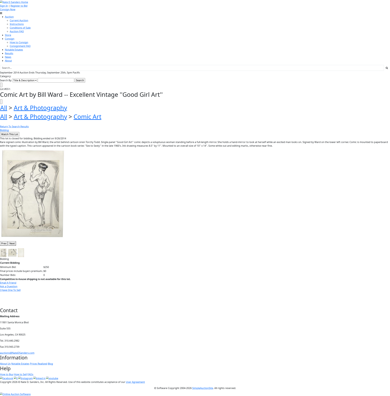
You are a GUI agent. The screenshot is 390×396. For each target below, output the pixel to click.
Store (8, 35)
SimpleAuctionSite (202, 388)
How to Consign (19, 42)
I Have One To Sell (10, 290)
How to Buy (6, 374)
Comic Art (87, 116)
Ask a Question (8, 286)
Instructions (17, 24)
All (3, 107)
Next (12, 243)
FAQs (30, 374)
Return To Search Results (14, 126)
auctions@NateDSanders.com (17, 353)
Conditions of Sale (20, 27)
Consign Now (7, 9)
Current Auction (19, 20)
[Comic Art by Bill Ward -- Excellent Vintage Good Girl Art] (33, 193)
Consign (9, 38)
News (8, 57)
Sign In (4, 5)
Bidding (4, 130)
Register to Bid (19, 5)
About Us (5, 363)
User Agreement (135, 382)
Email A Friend (8, 282)
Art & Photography (40, 107)
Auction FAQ (17, 31)
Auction (9, 16)
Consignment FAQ (20, 46)
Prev (3, 243)
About (8, 60)
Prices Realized (38, 363)
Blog (50, 363)
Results (9, 53)
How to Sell (20, 374)
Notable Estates (14, 49)
